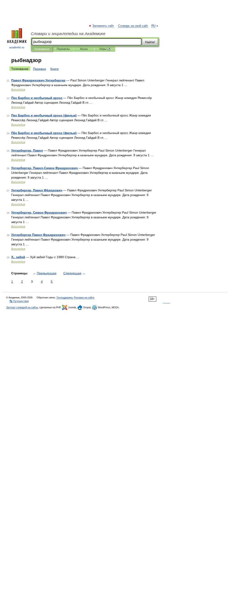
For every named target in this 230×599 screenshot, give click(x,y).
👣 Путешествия (19, 301)
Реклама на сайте (84, 297)
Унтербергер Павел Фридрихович (38, 235)
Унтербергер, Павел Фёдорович (36, 190)
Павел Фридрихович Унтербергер (38, 80)
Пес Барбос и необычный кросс (36, 98)
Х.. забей (18, 257)
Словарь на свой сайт (133, 25)
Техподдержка (64, 297)
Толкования (41, 49)
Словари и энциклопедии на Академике (68, 33)
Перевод (39, 69)
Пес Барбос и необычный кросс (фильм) (44, 115)
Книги (84, 49)
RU (153, 25)
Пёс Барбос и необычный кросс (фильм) (44, 133)
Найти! (150, 42)
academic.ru (16, 47)
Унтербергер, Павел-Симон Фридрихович (44, 168)
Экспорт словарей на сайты (22, 307)
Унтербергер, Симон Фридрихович (39, 212)
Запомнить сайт (103, 25)
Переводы (63, 49)
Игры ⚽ (105, 49)
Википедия (18, 89)
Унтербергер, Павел (27, 150)
